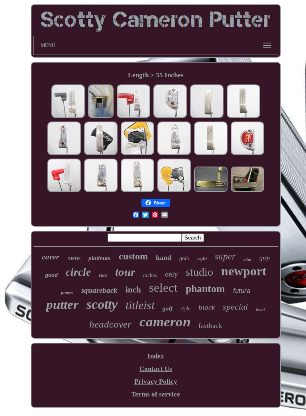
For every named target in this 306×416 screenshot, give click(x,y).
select (163, 287)
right (202, 258)
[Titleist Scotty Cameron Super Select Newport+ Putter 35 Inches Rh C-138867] (174, 153)
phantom (205, 288)
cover (50, 256)
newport (244, 271)
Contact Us (155, 369)
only (171, 274)
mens (73, 258)
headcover (110, 324)
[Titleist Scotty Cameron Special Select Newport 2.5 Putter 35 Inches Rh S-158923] (133, 116)
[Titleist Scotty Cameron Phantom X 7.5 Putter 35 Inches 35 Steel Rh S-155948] (100, 116)
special (235, 307)
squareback (99, 290)
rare (103, 275)
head (260, 309)
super (225, 256)
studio (199, 272)
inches (150, 275)
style (185, 309)
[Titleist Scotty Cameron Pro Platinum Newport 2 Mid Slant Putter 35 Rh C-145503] (243, 116)
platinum (99, 258)
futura (241, 290)
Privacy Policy (155, 381)
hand (163, 257)
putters (67, 292)
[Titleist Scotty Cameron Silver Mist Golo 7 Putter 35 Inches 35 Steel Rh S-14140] (247, 153)
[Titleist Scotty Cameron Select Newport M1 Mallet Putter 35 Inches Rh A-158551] (170, 116)
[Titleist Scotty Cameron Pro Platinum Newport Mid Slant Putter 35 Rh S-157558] (206, 116)
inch (133, 289)
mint (247, 259)
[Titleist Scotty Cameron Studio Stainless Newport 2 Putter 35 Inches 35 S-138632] (64, 190)
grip (264, 258)
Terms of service (155, 394)
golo (184, 258)
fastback (210, 326)
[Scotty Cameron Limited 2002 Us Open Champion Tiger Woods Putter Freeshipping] (210, 190)
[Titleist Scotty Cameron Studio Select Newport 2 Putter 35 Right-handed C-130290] (137, 190)
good (51, 276)
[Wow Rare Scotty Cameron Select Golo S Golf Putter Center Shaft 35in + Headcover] (247, 190)
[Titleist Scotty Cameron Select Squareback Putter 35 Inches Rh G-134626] (100, 190)
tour (125, 271)
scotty (102, 304)
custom (133, 256)
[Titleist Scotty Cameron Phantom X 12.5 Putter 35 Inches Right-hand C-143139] (137, 153)
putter (62, 304)
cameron (164, 322)
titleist (140, 305)
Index (155, 356)
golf (168, 308)
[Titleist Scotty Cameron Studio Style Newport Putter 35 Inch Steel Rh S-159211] (68, 116)
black (206, 307)
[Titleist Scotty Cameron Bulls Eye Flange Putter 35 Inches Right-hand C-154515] (100, 153)
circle (78, 272)
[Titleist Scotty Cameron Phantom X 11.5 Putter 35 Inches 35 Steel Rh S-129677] (174, 190)
